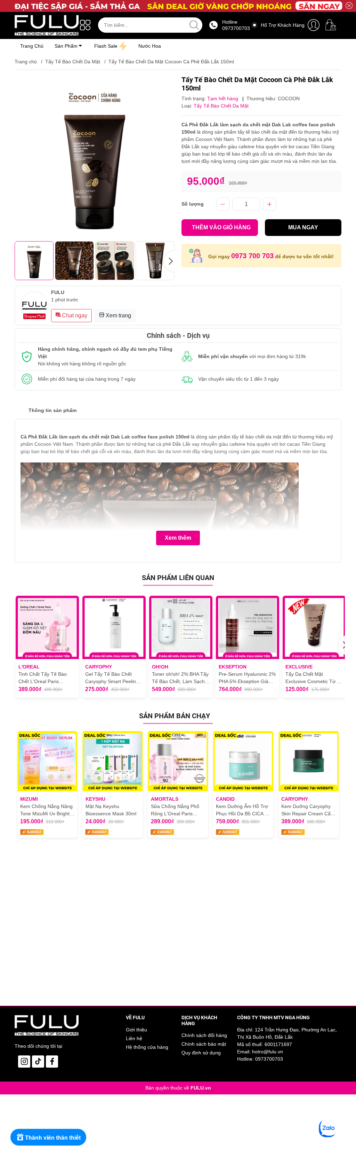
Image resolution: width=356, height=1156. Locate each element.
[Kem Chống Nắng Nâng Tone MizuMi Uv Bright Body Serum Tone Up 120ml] (47, 761)
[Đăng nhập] (313, 25)
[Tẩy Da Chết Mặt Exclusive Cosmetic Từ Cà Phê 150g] (314, 627)
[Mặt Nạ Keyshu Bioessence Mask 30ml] (113, 761)
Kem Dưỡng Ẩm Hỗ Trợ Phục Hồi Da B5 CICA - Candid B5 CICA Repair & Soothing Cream (242, 810)
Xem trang (117, 315)
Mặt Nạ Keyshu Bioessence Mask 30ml (111, 809)
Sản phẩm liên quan (178, 577)
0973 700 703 (252, 256)
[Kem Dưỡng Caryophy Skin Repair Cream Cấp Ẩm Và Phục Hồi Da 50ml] (308, 761)
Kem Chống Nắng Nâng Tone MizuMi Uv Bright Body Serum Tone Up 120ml (46, 810)
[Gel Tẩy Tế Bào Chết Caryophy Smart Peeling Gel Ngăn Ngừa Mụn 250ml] (114, 627)
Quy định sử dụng (201, 1052)
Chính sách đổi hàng (204, 1035)
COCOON (289, 98)
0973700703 (269, 1059)
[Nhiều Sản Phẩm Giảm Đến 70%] (178, 5)
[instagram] (24, 1061)
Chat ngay (73, 315)
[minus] (222, 204)
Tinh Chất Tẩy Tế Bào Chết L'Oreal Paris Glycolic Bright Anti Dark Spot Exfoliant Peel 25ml (45, 678)
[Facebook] (52, 1061)
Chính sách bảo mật (203, 1044)
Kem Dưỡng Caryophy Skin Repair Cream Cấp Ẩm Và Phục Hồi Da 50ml (307, 810)
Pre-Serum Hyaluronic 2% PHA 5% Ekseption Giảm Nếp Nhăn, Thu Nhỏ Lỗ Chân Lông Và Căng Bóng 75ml (247, 678)
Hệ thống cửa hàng (147, 1047)
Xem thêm (178, 538)
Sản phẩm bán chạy (174, 716)
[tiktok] (38, 1061)
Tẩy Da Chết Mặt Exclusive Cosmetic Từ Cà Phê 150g (314, 678)
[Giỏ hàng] (331, 25)
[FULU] (47, 25)
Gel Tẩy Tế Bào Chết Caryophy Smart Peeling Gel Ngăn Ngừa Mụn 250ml (112, 678)
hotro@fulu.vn (267, 1051)
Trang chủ (26, 61)
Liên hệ (134, 1038)
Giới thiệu (136, 1029)
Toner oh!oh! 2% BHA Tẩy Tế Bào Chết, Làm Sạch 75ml (180, 678)
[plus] (269, 204)
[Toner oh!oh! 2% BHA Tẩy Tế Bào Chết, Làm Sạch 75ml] (180, 627)
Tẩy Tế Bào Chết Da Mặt (72, 61)
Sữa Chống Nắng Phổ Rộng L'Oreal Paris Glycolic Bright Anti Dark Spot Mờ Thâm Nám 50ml (177, 810)
